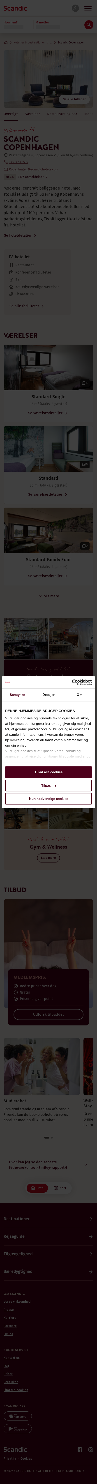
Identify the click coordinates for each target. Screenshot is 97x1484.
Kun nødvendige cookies (48, 799)
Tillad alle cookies (48, 772)
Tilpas (46, 785)
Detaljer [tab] (48, 695)
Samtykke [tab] (17, 695)
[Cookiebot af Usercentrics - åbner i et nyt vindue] (72, 682)
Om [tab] (79, 695)
